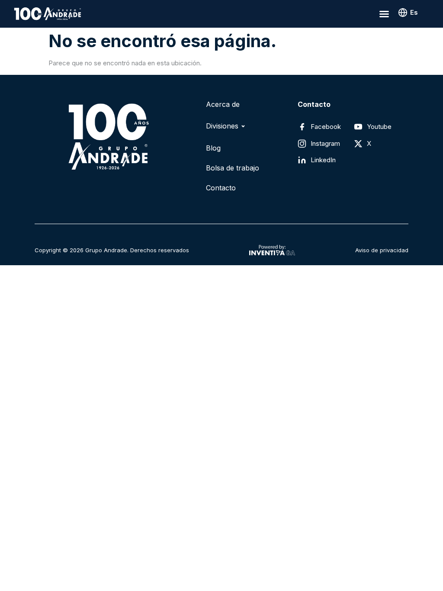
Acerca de (223, 104)
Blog (213, 148)
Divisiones (222, 126)
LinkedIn (323, 160)
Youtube (379, 126)
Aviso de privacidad (381, 250)
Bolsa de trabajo (232, 168)
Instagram (325, 143)
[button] (384, 14)
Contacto (221, 187)
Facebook (326, 126)
